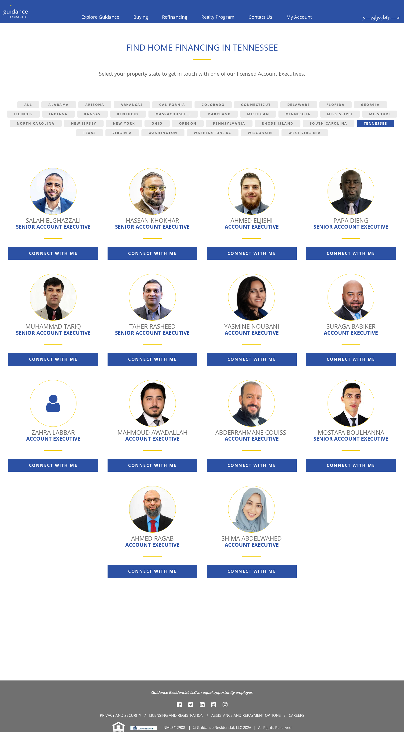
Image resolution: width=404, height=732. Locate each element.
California (172, 104)
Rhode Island (277, 123)
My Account (299, 17)
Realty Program (217, 17)
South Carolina (328, 123)
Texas (89, 132)
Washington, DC (212, 132)
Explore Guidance (100, 17)
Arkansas (132, 104)
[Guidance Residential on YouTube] (213, 704)
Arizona (95, 104)
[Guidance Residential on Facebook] (179, 704)
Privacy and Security (120, 715)
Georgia (370, 104)
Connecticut (256, 104)
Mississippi (340, 114)
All (28, 104)
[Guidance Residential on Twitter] (190, 704)
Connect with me (53, 253)
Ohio (157, 123)
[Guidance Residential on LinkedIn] (202, 704)
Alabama (58, 104)
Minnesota (298, 114)
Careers (296, 715)
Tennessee (375, 123)
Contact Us (260, 17)
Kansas (92, 114)
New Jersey (84, 123)
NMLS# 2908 (174, 727)
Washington (162, 132)
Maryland (219, 114)
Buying (140, 17)
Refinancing (174, 17)
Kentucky (128, 114)
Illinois (23, 114)
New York (124, 123)
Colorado (213, 104)
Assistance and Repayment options (246, 715)
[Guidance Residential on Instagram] (225, 704)
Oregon (188, 123)
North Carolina (36, 123)
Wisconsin (260, 132)
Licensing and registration (176, 715)
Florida (335, 104)
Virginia (122, 132)
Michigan (258, 114)
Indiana (58, 114)
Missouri (379, 114)
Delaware (298, 104)
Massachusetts (173, 114)
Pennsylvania (229, 123)
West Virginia (305, 132)
